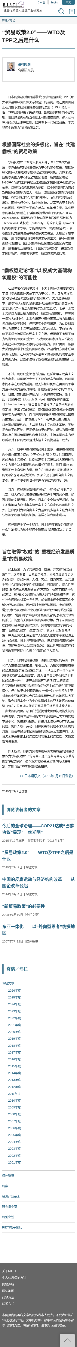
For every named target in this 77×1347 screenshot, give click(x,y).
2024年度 (14, 1004)
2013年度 (14, 1080)
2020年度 (14, 1031)
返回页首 (67, 1340)
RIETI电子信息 (12, 1227)
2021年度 (14, 1025)
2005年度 (14, 1135)
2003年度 (14, 1148)
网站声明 (8, 1284)
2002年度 (14, 1155)
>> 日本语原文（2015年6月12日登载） (47, 776)
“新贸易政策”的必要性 (23, 906)
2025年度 (14, 997)
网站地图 (8, 1291)
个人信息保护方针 (14, 1277)
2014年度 (14, 1073)
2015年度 (14, 1066)
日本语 (41, 2)
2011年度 (14, 1093)
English (54, 2)
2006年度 (14, 1128)
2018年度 (14, 1045)
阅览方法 (8, 1297)
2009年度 (14, 1107)
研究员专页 (9, 1206)
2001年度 (14, 1162)
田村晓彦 (24, 64)
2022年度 (14, 1018)
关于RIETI (9, 1271)
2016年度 (14, 1059)
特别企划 (8, 1217)
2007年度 (14, 1121)
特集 (5, 1186)
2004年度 (14, 1141)
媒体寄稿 (8, 1175)
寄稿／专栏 (8, 20)
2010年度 (14, 1100)
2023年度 (14, 1011)
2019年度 (14, 1038)
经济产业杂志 (11, 1196)
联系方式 (8, 1304)
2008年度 (14, 1114)
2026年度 (14, 990)
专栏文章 (8, 983)
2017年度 (14, 1052)
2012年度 (14, 1087)
